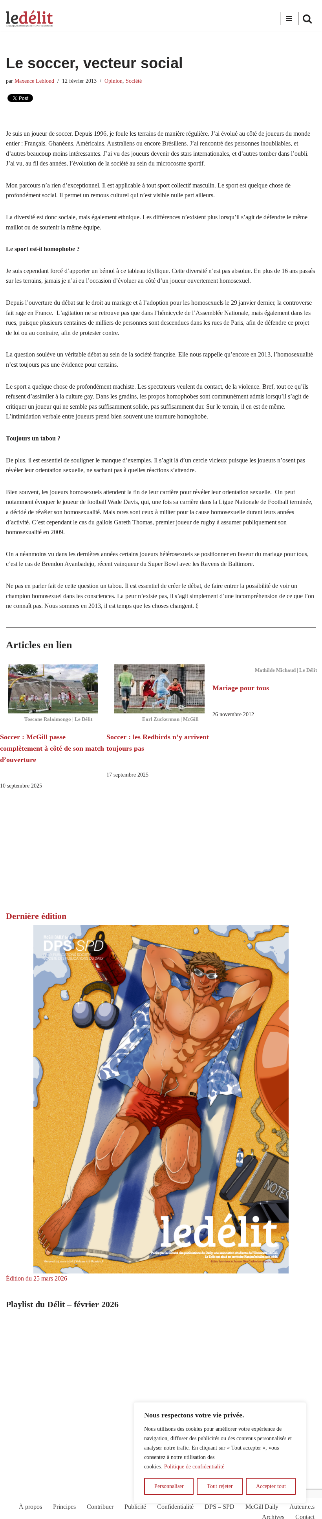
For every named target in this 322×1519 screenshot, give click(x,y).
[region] (220, 1452)
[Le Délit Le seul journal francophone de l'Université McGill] (29, 18)
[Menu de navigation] (289, 18)
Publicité (135, 1506)
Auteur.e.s (302, 1506)
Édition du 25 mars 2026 (36, 1278)
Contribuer (100, 1506)
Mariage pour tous (240, 688)
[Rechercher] (307, 19)
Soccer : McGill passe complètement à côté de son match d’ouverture (52, 748)
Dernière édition (36, 916)
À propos (30, 1506)
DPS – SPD (219, 1506)
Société (134, 81)
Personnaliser (169, 1486)
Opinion (113, 81)
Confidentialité (175, 1506)
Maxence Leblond (34, 81)
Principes (64, 1506)
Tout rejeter (220, 1486)
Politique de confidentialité (194, 1467)
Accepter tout (271, 1486)
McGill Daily (261, 1506)
